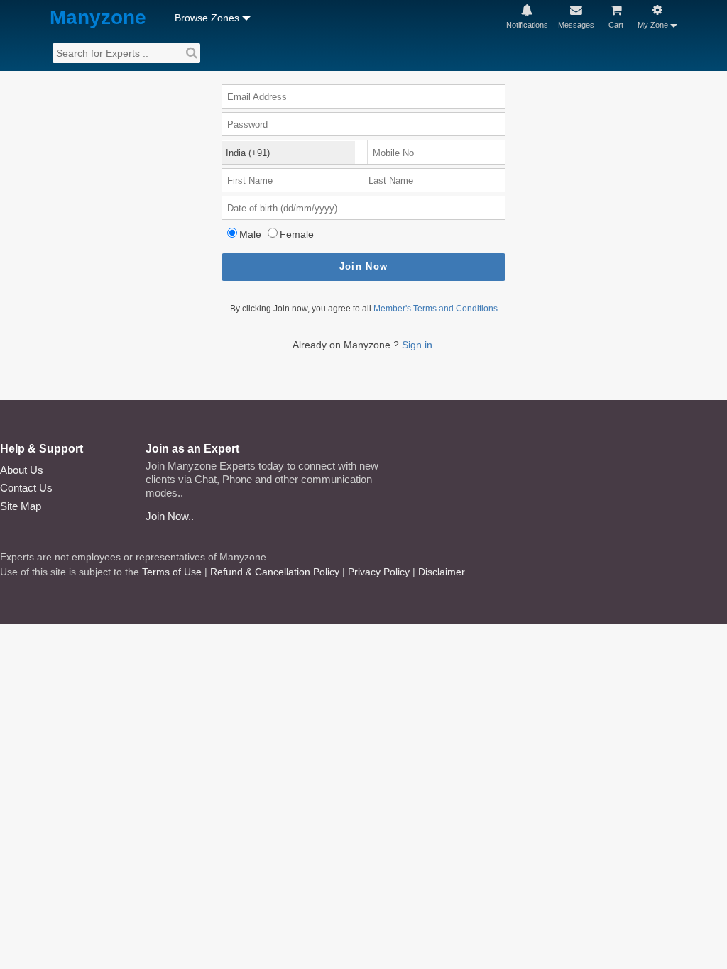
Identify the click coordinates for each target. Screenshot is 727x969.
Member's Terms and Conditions (435, 309)
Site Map (20, 506)
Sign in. (418, 344)
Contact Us (26, 488)
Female (297, 234)
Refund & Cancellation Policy (274, 571)
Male (250, 234)
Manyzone (98, 18)
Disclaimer (441, 571)
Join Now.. (170, 516)
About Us (21, 470)
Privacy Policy (379, 571)
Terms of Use (172, 571)
